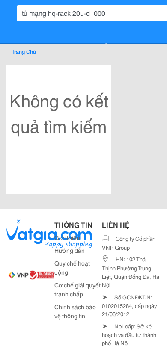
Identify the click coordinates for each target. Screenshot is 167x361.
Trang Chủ (24, 51)
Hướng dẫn (69, 250)
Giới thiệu (67, 237)
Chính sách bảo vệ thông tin (75, 311)
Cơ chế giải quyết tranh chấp (77, 289)
